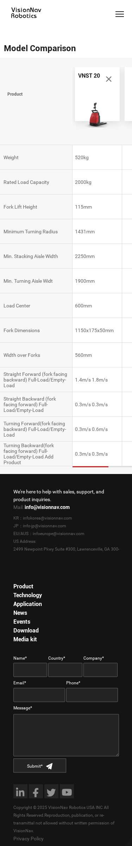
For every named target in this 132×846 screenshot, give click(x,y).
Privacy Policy (28, 838)
